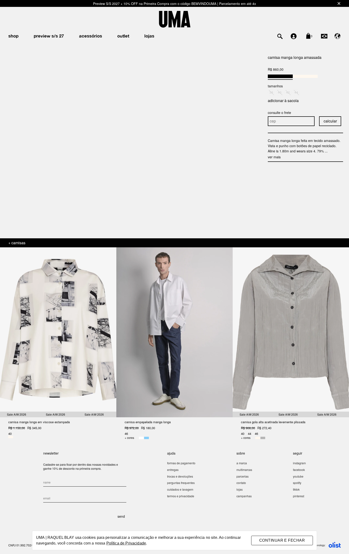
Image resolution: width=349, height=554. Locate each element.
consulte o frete (279, 112)
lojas (149, 36)
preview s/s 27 (49, 36)
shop (13, 36)
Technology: (318, 545)
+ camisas (16, 243)
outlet (123, 36)
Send (121, 516)
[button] (255, 139)
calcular (330, 121)
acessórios (90, 36)
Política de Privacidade (126, 543)
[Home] (174, 19)
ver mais (274, 157)
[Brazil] (324, 36)
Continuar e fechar (282, 540)
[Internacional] (337, 36)
